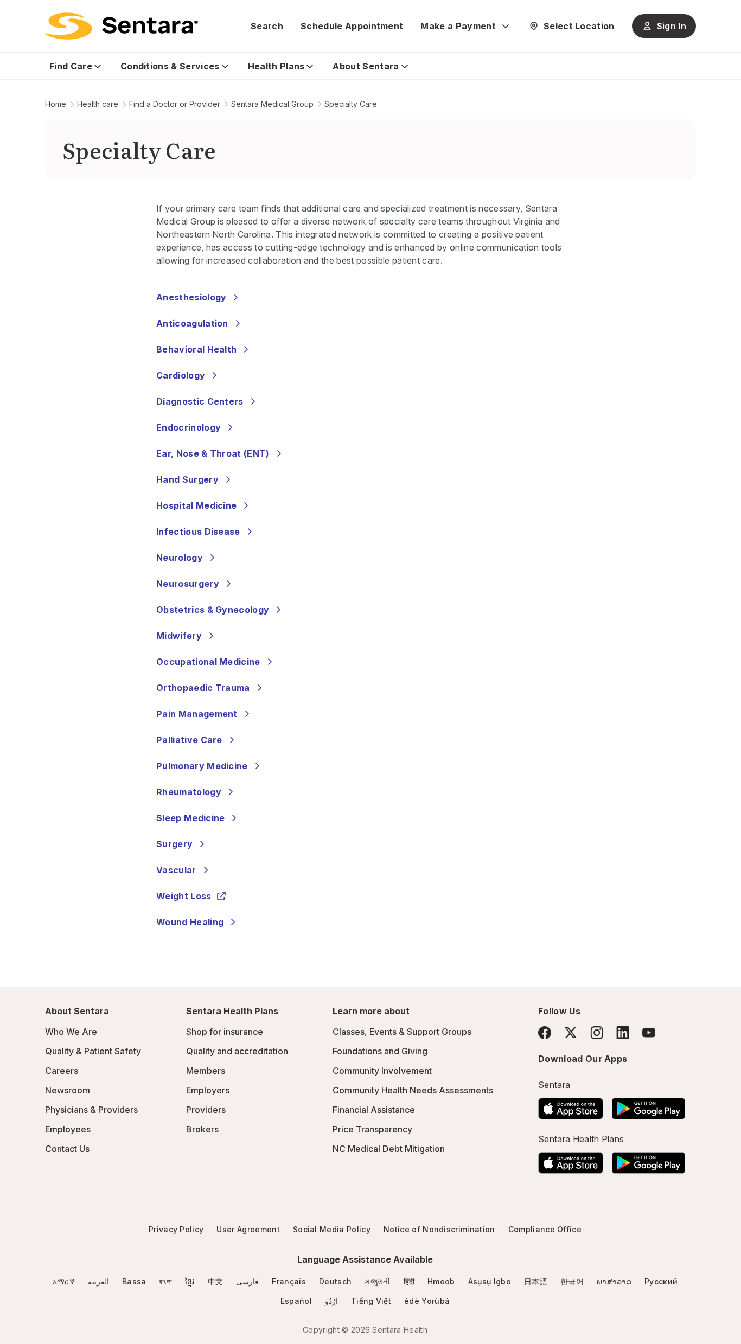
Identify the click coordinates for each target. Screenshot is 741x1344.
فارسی (247, 1281)
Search (267, 26)
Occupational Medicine (208, 661)
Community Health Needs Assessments (413, 1090)
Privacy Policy (176, 1229)
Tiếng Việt (371, 1300)
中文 (215, 1281)
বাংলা (165, 1281)
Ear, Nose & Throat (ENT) (213, 453)
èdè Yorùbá (427, 1300)
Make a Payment (457, 26)
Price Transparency (372, 1129)
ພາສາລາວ (614, 1281)
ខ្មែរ (190, 1281)
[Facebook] (544, 1032)
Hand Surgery (187, 479)
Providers (206, 1109)
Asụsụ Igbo (489, 1281)
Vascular (176, 870)
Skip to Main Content (16, 15)
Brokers (202, 1129)
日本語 (535, 1281)
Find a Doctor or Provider (174, 103)
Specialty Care (350, 103)
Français (289, 1281)
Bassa (134, 1281)
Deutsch (335, 1281)
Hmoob (441, 1281)
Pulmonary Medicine (202, 765)
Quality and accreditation (237, 1051)
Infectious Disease (198, 531)
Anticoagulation (192, 323)
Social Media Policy (331, 1229)
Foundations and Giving (380, 1051)
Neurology (179, 557)
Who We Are (71, 1031)
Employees (68, 1129)
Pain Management (197, 713)
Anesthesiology (191, 297)
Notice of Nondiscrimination (439, 1229)
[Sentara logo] (121, 26)
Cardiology (180, 375)
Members (205, 1070)
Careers (61, 1070)
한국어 (572, 1281)
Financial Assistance (374, 1109)
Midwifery (179, 635)
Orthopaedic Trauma (203, 687)
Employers (207, 1090)
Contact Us (67, 1148)
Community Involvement (382, 1070)
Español (296, 1300)
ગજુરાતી (377, 1281)
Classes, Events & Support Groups (402, 1031)
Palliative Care (189, 739)
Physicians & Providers (91, 1109)
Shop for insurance (224, 1031)
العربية (98, 1281)
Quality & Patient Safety (93, 1051)
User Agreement (247, 1229)
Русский (661, 1281)
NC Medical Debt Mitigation (389, 1148)
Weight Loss (184, 896)
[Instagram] (596, 1032)
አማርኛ (64, 1281)
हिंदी (409, 1281)
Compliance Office (545, 1229)
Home (55, 103)
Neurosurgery (187, 583)
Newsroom (67, 1090)
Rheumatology (188, 791)
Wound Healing (189, 922)
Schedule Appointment (352, 26)
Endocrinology (188, 427)
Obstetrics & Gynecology (212, 609)
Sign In (671, 26)
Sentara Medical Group (272, 103)
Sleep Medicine (190, 817)
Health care (97, 103)
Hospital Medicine (196, 505)
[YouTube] (648, 1033)
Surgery (174, 844)
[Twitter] (570, 1032)
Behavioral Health (196, 349)
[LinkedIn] (622, 1032)
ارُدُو (331, 1300)
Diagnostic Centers (200, 401)
